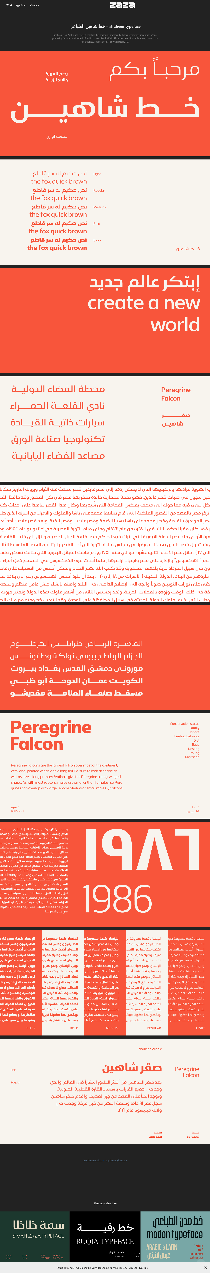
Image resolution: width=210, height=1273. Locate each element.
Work (9, 5)
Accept (133, 1267)
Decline (143, 1267)
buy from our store (93, 1160)
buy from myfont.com (116, 1160)
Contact (34, 5)
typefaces (21, 5)
